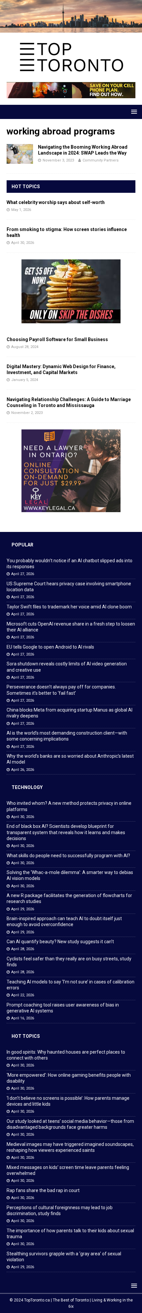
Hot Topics (26, 186)
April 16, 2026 (22, 1018)
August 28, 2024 (24, 347)
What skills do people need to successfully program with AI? (68, 855)
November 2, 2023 (27, 413)
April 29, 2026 (22, 909)
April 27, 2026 (22, 574)
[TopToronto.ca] (71, 29)
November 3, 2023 (58, 160)
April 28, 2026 (22, 949)
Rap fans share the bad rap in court (43, 1190)
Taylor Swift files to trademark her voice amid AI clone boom (69, 606)
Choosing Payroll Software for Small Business (57, 339)
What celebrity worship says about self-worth (56, 202)
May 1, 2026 (21, 210)
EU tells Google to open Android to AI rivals (50, 647)
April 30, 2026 (22, 243)
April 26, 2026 (22, 770)
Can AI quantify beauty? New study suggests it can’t (60, 941)
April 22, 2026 (22, 995)
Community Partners (101, 160)
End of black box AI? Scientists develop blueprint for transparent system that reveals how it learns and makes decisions (66, 832)
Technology (27, 787)
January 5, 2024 (24, 380)
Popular (22, 544)
